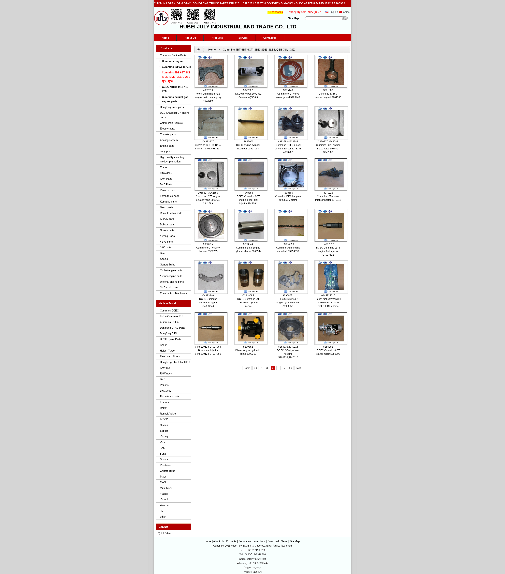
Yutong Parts (167, 235)
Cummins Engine (172, 61)
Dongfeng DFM (168, 333)
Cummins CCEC (169, 322)
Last (298, 368)
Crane (163, 167)
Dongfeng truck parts (172, 107)
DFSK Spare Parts (170, 339)
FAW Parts (166, 178)
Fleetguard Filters (170, 356)
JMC (162, 510)
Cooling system (169, 140)
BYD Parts (166, 184)
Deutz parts (166, 207)
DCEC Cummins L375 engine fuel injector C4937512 (328, 251)
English (333, 11)
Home (165, 37)
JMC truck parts (169, 287)
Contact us (269, 37)
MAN (163, 482)
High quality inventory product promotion (172, 159)
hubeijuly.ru (315, 12)
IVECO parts (167, 218)
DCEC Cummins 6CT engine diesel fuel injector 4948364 (248, 200)
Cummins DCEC (169, 310)
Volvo (163, 442)
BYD (162, 379)
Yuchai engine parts (171, 270)
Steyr (163, 476)
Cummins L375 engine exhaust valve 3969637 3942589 (208, 200)
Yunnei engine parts (171, 276)
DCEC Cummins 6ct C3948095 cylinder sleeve (248, 303)
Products (217, 37)
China (346, 11)
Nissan (164, 425)
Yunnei (164, 499)
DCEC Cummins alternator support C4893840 (208, 303)
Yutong (164, 436)
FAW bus (165, 367)
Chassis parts (168, 134)
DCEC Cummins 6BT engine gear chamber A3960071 (288, 303)
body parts (166, 151)
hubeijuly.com (297, 12)
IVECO (164, 419)
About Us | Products (225, 541)
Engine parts (167, 145)
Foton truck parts (170, 195)
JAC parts (165, 247)
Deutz (163, 407)
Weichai (164, 505)
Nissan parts (167, 230)
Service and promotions (252, 541)
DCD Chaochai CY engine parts (174, 115)
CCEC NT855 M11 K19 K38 (175, 89)
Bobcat (164, 430)
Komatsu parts (168, 201)
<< (255, 368)
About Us (190, 37)
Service (243, 37)
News (284, 541)
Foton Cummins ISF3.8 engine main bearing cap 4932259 (208, 97)
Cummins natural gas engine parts (175, 99)
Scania (164, 258)
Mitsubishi (166, 488)
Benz (163, 253)
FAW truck (166, 373)
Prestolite (165, 465)
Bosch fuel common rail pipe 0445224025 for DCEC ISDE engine (328, 303)
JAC (162, 447)
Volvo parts (166, 241)
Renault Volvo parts (171, 213)
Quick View (164, 533)
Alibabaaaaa (275, 12)
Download (273, 541)
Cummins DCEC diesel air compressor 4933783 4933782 (288, 149)
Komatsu (165, 402)
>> (290, 368)
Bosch (163, 344)
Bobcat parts (167, 224)
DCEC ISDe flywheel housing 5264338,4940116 (288, 354)
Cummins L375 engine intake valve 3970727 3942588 (328, 149)
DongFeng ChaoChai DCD (175, 362)
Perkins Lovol (168, 190)
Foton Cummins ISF (171, 316)
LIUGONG (166, 173)
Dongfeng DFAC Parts (172, 327)
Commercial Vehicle (171, 122)
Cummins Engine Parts (173, 55)
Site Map (293, 18)
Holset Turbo (167, 350)
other (163, 516)
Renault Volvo (168, 413)
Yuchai (164, 493)
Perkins (164, 385)
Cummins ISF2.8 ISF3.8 (176, 66)
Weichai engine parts (172, 281)
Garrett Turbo (167, 264)
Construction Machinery (173, 293)
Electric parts (167, 128)
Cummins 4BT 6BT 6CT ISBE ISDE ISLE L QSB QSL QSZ (176, 77)
